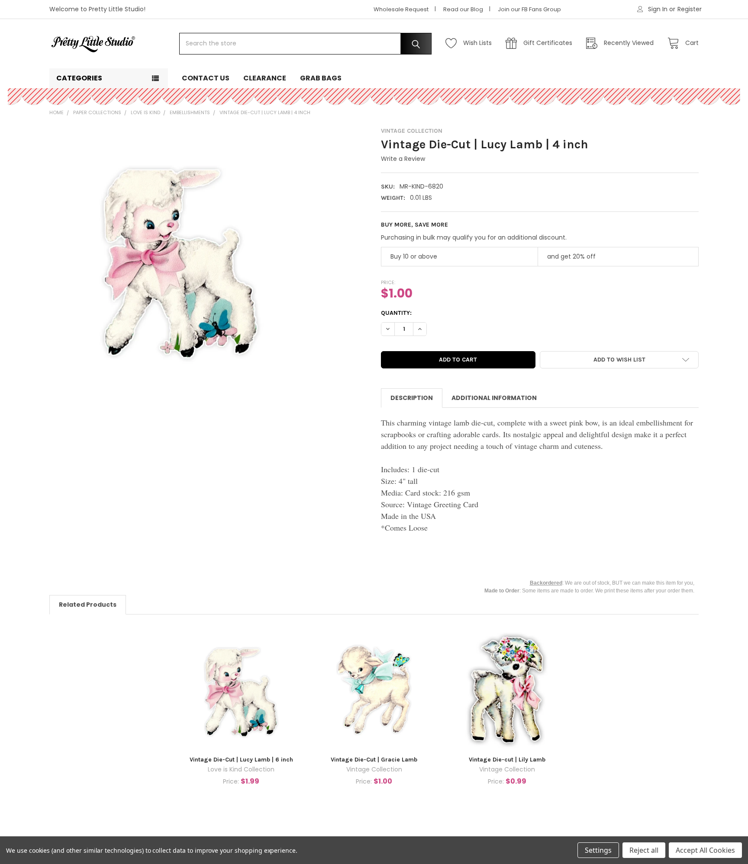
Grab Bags (321, 78)
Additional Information (494, 398)
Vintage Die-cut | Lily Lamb (507, 759)
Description (411, 398)
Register (689, 9)
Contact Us (205, 78)
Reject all (643, 850)
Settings (598, 850)
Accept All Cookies (705, 850)
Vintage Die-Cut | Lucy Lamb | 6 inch (241, 759)
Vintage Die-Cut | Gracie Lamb (374, 759)
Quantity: (396, 313)
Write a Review (403, 158)
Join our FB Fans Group (529, 9)
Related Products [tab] (87, 604)
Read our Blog (463, 9)
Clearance (264, 78)
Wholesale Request (401, 9)
